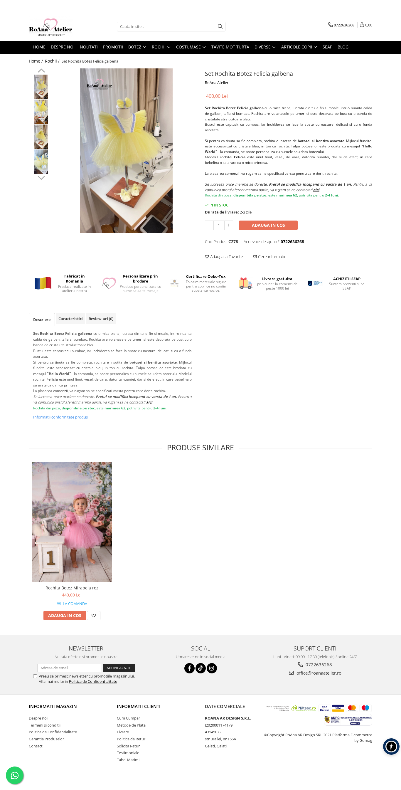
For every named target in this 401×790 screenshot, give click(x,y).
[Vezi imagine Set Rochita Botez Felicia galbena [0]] (41, 87)
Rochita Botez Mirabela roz (72, 588)
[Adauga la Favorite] (93, 615)
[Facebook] (189, 668)
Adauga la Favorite (226, 256)
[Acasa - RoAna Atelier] (58, 26)
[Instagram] (212, 668)
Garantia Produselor (46, 739)
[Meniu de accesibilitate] (391, 746)
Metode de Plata (131, 725)
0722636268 (318, 665)
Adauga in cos (268, 225)
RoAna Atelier (216, 82)
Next (41, 177)
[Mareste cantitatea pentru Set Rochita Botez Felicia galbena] (228, 225)
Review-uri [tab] (101, 318)
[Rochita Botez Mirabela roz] (72, 522)
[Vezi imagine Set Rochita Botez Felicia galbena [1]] (41, 112)
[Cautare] (220, 26)
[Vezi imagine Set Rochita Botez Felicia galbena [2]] (41, 137)
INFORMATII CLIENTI (139, 706)
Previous (41, 71)
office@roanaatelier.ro (318, 673)
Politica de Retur (131, 739)
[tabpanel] (126, 150)
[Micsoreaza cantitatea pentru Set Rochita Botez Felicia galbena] (209, 225)
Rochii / (53, 61)
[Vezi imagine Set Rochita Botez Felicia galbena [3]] (41, 161)
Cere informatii (271, 256)
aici (316, 189)
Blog (343, 47)
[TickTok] (201, 668)
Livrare (123, 731)
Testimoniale (128, 752)
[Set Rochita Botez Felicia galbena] (126, 150)
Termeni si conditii (44, 725)
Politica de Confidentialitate (93, 681)
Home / (36, 61)
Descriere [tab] (41, 319)
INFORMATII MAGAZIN (53, 706)
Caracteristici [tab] (70, 318)
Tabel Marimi (128, 759)
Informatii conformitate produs (60, 417)
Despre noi (38, 718)
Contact (36, 746)
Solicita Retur (128, 746)
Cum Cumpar (128, 718)
